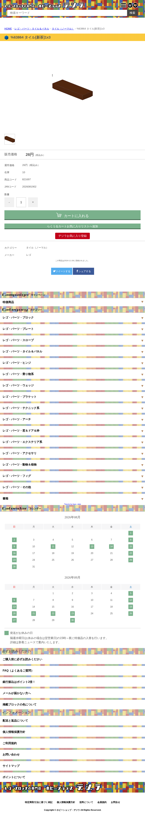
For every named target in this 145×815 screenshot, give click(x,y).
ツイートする (63, 271)
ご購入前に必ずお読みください (22, 659)
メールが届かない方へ (17, 693)
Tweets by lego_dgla (72, 504)
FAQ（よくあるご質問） (18, 670)
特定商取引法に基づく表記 (39, 802)
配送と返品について (15, 720)
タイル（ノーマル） (63, 28)
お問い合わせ (11, 754)
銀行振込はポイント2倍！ (19, 681)
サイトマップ (11, 765)
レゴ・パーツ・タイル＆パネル (31, 28)
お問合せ (115, 802)
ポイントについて (14, 777)
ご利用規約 (10, 743)
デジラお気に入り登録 (72, 235)
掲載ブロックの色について (20, 704)
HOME (8, 28)
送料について (86, 802)
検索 (132, 12)
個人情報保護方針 (14, 731)
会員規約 (102, 802)
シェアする (85, 271)
